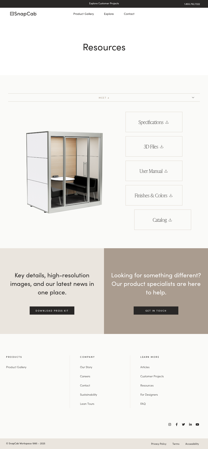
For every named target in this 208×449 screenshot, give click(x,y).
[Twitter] (183, 424)
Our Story (86, 367)
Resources (147, 385)
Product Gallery (83, 14)
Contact (129, 14)
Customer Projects (152, 376)
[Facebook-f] (176, 424)
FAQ (143, 404)
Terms (175, 443)
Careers (85, 376)
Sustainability (88, 394)
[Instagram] (169, 424)
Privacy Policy (158, 443)
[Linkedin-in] (190, 424)
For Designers (149, 394)
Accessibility (192, 443)
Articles (145, 367)
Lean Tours (87, 404)
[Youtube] (197, 424)
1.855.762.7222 (192, 3)
